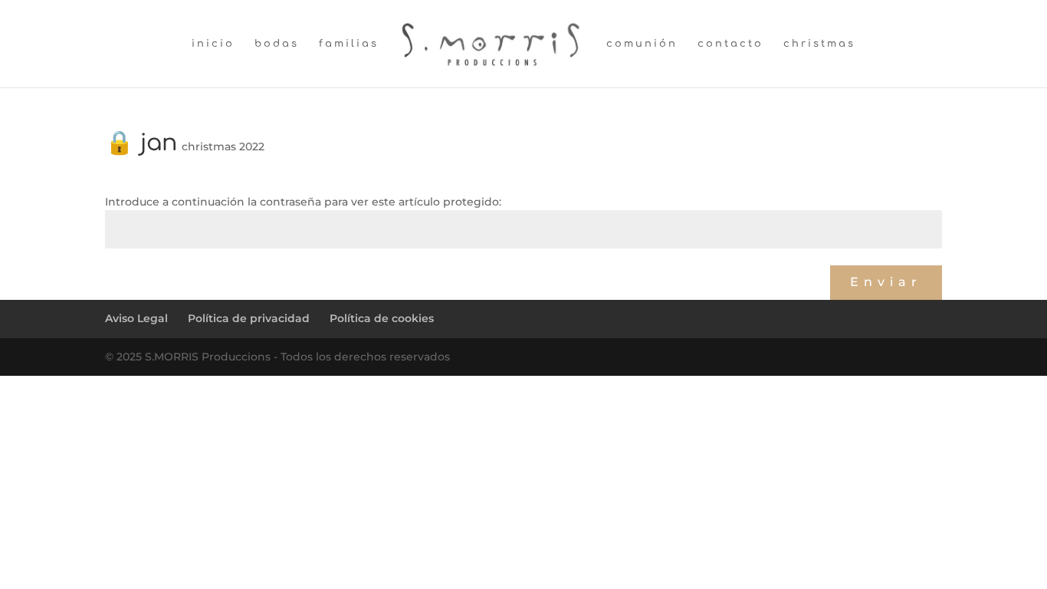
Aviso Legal (136, 318)
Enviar (886, 282)
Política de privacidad (249, 318)
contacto (730, 43)
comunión (642, 43)
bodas (276, 43)
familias (349, 43)
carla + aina (793, 266)
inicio (213, 43)
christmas (819, 43)
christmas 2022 (223, 146)
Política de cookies (382, 318)
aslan (125, 266)
